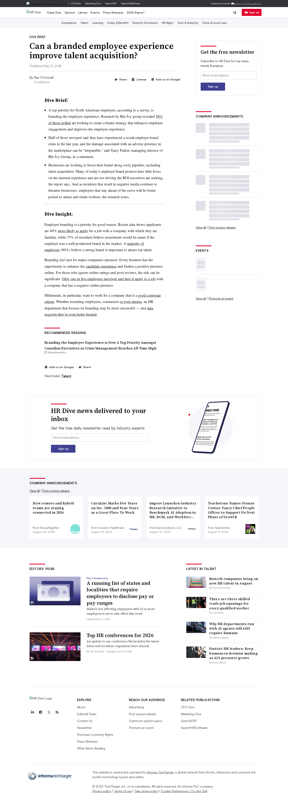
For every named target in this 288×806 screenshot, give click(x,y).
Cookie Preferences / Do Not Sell (184, 791)
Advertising (136, 707)
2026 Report (136, 12)
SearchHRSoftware (130, 3)
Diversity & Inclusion (145, 22)
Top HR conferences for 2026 (120, 635)
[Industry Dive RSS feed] (57, 712)
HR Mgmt (167, 22)
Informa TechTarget (160, 772)
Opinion (69, 12)
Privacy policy (101, 791)
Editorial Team (86, 714)
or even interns (131, 301)
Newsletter (84, 728)
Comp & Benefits (118, 22)
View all (201, 227)
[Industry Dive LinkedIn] (32, 712)
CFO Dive (76, 3)
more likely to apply (73, 230)
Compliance (68, 22)
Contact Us (84, 721)
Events (95, 12)
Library (83, 12)
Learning (97, 22)
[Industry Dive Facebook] (41, 712)
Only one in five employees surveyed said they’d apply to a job (109, 278)
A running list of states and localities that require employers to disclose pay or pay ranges (120, 593)
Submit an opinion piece (145, 721)
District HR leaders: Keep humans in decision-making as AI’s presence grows (233, 653)
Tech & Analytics (187, 22)
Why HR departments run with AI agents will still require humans (231, 628)
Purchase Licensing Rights (95, 735)
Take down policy (146, 791)
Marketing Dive (93, 3)
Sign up (254, 12)
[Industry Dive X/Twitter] (49, 712)
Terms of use (123, 791)
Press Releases (113, 12)
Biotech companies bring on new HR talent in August (233, 581)
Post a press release (222, 227)
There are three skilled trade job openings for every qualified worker (229, 603)
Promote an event (220, 298)
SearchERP (111, 3)
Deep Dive (54, 12)
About (81, 707)
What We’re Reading (91, 748)
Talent (84, 22)
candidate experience (101, 266)
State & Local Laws (214, 22)
